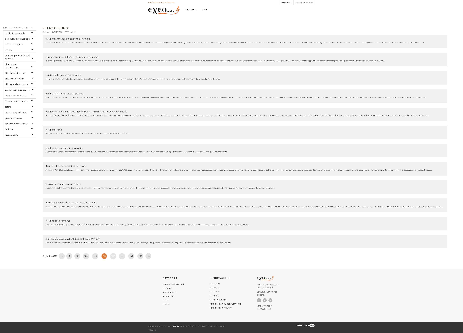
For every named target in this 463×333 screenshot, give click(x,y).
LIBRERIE (214, 296)
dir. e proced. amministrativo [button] (12, 66)
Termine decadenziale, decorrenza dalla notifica (72, 202)
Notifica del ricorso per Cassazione (64, 148)
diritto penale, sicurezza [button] (16, 84)
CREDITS (152, 330)
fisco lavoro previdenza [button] (16, 112)
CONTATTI (215, 288)
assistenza (286, 2)
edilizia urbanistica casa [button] (16, 95)
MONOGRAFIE (169, 292)
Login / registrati (304, 2)
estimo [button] (8, 107)
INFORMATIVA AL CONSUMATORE (226, 304)
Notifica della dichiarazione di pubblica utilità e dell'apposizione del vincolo (86, 111)
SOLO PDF (214, 292)
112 (122, 256)
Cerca (205, 9)
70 (77, 256)
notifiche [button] (9, 129)
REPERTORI (168, 296)
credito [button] (8, 50)
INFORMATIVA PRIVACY (221, 308)
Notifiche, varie (54, 129)
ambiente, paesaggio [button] (15, 33)
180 (140, 256)
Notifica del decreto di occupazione (65, 93)
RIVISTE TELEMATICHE (173, 284)
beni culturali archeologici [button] (17, 39)
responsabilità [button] (11, 135)
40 (69, 256)
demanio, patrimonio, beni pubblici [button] (17, 57)
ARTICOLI (167, 288)
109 (95, 256)
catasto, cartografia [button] (14, 44)
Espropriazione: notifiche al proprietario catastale (72, 57)
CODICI (166, 300)
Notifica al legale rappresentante (63, 75)
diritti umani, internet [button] (15, 73)
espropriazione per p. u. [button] (16, 101)
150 (131, 256)
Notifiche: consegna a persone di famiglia (68, 39)
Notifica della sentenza (58, 220)
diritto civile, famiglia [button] (14, 79)
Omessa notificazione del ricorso (63, 184)
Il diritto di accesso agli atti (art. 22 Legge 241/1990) (73, 239)
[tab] (19, 33)
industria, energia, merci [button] (16, 124)
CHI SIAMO (215, 284)
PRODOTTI (190, 9)
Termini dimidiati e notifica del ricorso (66, 166)
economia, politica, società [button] (17, 90)
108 (86, 256)
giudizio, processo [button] (13, 118)
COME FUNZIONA (218, 300)
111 (113, 256)
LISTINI (166, 304)
